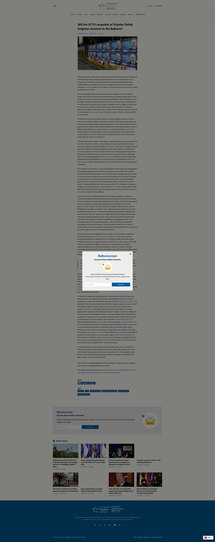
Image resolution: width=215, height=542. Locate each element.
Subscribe (121, 284)
